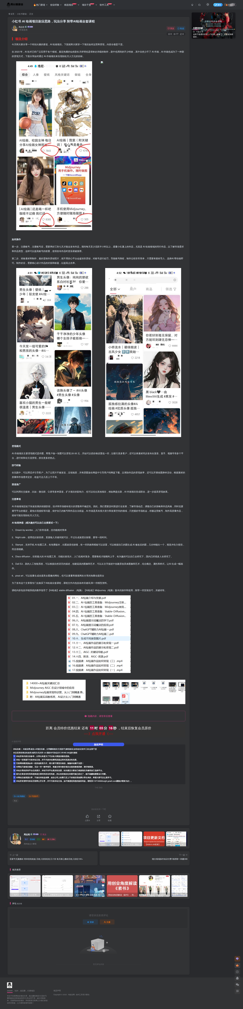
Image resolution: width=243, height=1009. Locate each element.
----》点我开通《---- (98, 733)
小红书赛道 (22, 13)
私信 (182, 28)
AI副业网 (71, 994)
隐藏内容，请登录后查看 (99, 716)
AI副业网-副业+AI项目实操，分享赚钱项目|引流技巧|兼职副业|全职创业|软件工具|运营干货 (60, 749)
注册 (108, 922)
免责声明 (57, 990)
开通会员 (231, 5)
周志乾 (21, 26)
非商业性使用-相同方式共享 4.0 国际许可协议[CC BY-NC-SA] (45, 752)
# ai (15, 800)
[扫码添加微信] (237, 985)
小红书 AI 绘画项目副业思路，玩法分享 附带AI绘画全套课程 (53, 21)
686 (33, 839)
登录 (92, 922)
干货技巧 (35, 796)
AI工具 (80, 994)
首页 (12, 13)
